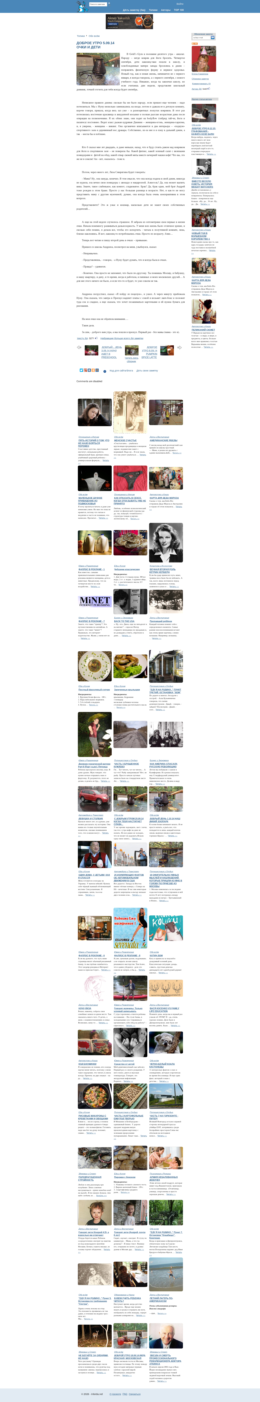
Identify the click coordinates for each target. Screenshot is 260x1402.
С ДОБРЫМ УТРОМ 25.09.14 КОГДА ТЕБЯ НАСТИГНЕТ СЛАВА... (129, 821)
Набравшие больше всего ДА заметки (121, 338)
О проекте (115, 1394)
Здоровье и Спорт (200, 177)
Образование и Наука (124, 1294)
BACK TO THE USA (124, 621)
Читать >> (177, 452)
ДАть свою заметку (147, 370)
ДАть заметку (131, 10)
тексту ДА (82, 338)
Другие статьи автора (202, 99)
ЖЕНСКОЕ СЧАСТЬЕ (125, 440)
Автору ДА (197, 88)
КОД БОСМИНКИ (87, 1064)
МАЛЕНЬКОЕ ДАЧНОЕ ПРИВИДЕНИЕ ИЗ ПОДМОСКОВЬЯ (90, 501)
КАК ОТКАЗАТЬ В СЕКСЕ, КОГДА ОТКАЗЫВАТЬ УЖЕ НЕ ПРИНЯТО (130, 501)
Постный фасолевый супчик (94, 689)
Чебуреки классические (127, 569)
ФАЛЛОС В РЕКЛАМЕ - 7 (92, 621)
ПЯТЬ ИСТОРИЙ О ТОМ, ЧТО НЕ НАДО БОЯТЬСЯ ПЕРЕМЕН (93, 443)
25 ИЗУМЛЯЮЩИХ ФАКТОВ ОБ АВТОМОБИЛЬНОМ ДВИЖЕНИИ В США (129, 878)
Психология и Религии (160, 1173)
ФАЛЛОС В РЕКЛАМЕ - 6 (92, 955)
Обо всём (94, 36)
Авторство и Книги (159, 494)
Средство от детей (124, 1064)
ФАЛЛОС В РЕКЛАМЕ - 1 (92, 569)
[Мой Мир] (97, 370)
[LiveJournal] (101, 370)
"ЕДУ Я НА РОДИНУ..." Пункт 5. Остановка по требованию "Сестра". (94, 1301)
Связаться (135, 1394)
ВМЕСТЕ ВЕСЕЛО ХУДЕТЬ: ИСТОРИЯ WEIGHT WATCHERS (202, 184)
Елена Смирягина (200, 73)
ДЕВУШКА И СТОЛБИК (91, 818)
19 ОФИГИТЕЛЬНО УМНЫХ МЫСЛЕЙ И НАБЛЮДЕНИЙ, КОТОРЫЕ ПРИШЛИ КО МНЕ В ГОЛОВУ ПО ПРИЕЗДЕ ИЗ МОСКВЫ (165, 881)
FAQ (125, 1394)
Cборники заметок (200, 78)
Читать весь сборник (131, 359)
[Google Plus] (85, 370)
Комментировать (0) (201, 83)
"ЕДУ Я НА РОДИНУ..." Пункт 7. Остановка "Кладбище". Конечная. (166, 1235)
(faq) (142, 10)
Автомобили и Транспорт (91, 815)
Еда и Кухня (119, 565)
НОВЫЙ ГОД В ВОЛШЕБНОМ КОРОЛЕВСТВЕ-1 (200, 236)
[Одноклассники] (93, 370)
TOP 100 (179, 10)
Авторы (165, 10)
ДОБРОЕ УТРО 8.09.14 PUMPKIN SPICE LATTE (149, 352)
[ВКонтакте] (89, 370)
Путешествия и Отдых (161, 686)
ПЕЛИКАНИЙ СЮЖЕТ (203, 330)
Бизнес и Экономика (123, 617)
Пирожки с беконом (124, 1177)
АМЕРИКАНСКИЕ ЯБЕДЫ (163, 440)
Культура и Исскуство (161, 565)
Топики (153, 10)
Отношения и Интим (89, 436)
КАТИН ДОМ (156, 955)
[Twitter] (81, 370)
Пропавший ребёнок (161, 621)
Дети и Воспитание (159, 436)
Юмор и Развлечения (88, 565)
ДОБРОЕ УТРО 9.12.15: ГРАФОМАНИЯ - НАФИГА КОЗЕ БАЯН (203, 131)
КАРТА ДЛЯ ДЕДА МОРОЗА (164, 498)
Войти (180, 3)
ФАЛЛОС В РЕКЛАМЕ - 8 (127, 955)
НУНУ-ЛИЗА (85, 1008)
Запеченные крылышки (127, 689)
